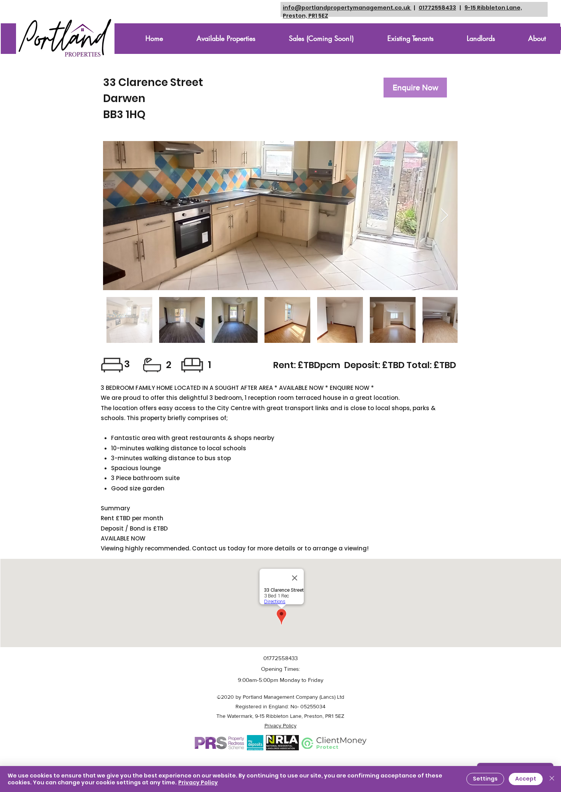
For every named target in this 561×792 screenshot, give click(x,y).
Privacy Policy (198, 782)
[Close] (551, 779)
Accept (525, 778)
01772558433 (437, 7)
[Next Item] (444, 215)
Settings (485, 778)
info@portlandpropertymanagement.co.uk (347, 7)
